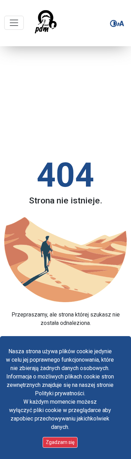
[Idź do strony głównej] (45, 23)
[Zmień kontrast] (113, 23)
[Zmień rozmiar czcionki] (120, 23)
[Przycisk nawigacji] (14, 23)
